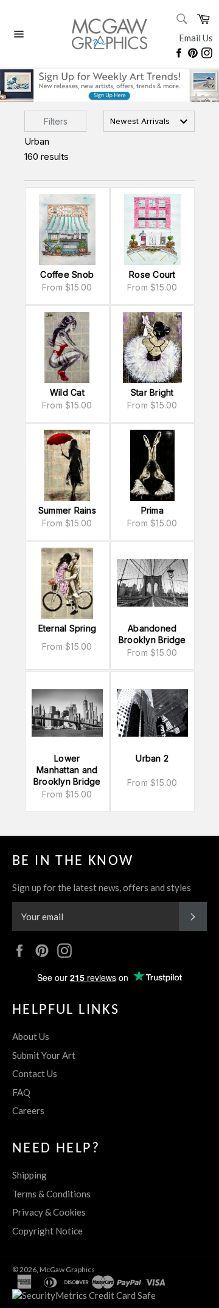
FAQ (21, 1092)
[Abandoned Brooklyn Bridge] (152, 583)
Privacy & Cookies (49, 1211)
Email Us (196, 37)
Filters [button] (56, 121)
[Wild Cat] (67, 347)
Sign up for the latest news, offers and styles (101, 887)
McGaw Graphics (67, 1269)
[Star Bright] (152, 347)
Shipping (29, 1174)
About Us (30, 1036)
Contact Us (34, 1073)
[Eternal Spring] (67, 583)
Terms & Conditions (51, 1193)
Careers (28, 1110)
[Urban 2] (152, 713)
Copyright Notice (47, 1230)
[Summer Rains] (67, 465)
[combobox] (149, 121)
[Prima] (152, 465)
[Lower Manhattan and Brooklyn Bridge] (67, 713)
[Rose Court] (152, 229)
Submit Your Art (43, 1055)
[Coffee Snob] (67, 229)
